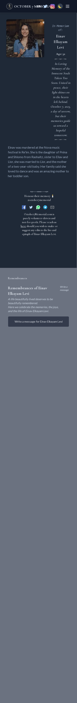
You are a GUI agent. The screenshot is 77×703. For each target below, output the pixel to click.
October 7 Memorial (33, 6)
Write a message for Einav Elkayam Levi (39, 321)
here (23, 226)
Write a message (64, 288)
